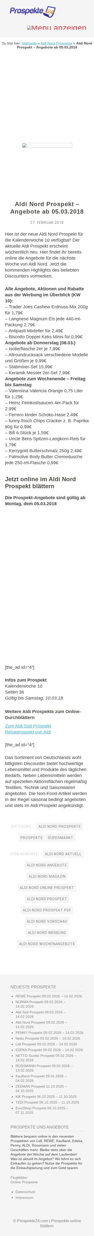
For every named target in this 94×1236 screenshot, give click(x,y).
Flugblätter (19, 1178)
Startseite (29, 43)
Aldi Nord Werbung (47, 933)
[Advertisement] (47, 100)
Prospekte (32, 838)
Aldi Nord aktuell (63, 854)
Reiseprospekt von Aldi (28, 732)
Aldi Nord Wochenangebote (47, 944)
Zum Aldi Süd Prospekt (28, 726)
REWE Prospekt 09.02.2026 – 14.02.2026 (49, 996)
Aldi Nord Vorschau (47, 921)
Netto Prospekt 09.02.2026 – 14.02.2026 (48, 1038)
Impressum (24, 1198)
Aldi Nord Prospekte (56, 43)
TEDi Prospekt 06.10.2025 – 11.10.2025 (47, 1102)
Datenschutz (25, 1192)
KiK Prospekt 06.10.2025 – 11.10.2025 (46, 1097)
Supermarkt (60, 838)
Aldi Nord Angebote (47, 865)
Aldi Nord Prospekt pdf (47, 910)
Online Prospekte (24, 1182)
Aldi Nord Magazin (47, 876)
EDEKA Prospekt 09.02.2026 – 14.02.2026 (49, 1050)
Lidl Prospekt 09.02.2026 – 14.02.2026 (46, 1044)
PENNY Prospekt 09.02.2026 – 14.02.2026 (49, 1033)
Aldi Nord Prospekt (47, 899)
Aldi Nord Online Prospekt (47, 888)
